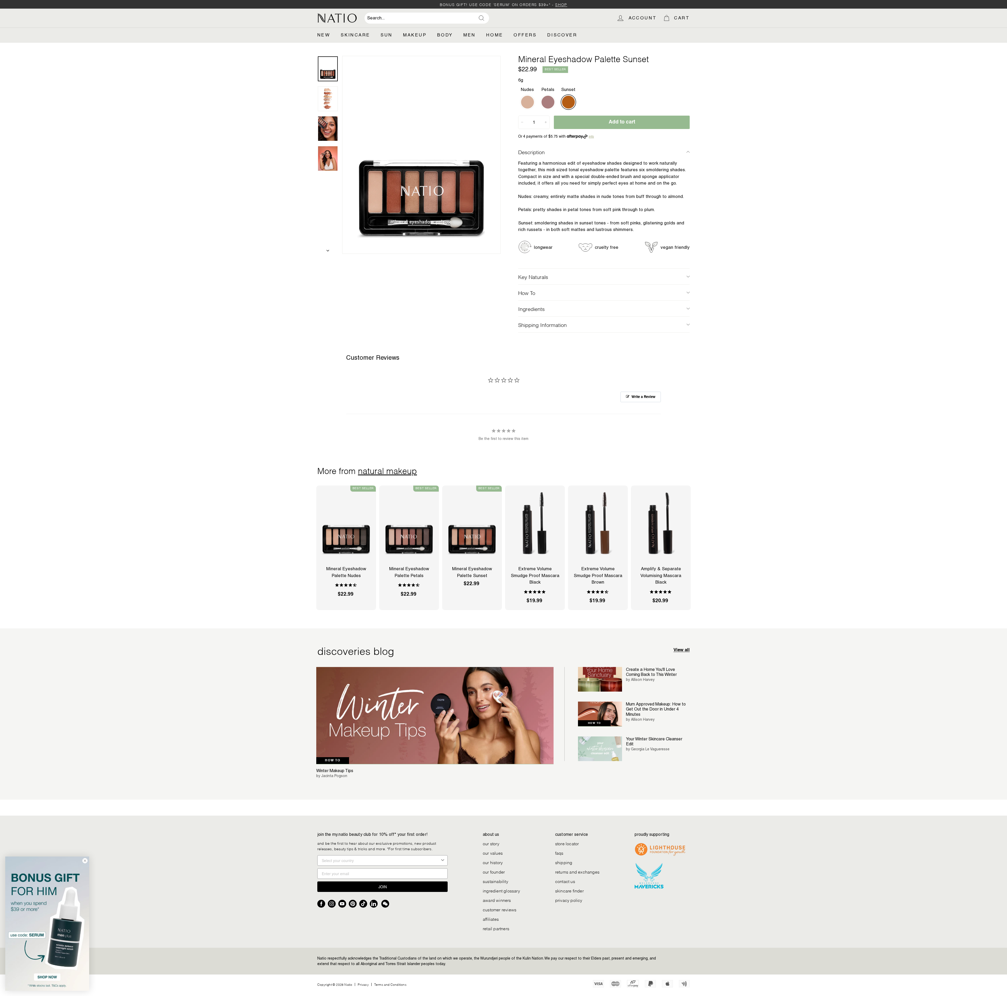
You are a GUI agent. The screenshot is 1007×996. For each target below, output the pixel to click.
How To (526, 292)
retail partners (496, 928)
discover (562, 34)
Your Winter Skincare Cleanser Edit (654, 741)
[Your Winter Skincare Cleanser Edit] (600, 748)
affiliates (491, 919)
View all (681, 650)
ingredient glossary (501, 890)
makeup (415, 34)
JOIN (382, 886)
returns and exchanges (577, 871)
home (494, 34)
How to (332, 760)
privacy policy (568, 900)
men (469, 34)
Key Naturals (533, 276)
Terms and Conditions (390, 984)
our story (491, 843)
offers (525, 34)
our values (493, 853)
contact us (565, 881)
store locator (567, 843)
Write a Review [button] (643, 397)
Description (531, 151)
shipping (563, 862)
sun (386, 34)
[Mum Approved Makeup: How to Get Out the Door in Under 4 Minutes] (600, 714)
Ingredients (531, 308)
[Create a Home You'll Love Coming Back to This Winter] (600, 679)
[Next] (327, 249)
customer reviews (499, 909)
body (445, 34)
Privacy (363, 984)
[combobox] (427, 18)
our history (493, 862)
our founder (494, 871)
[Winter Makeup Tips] (435, 715)
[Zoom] (421, 155)
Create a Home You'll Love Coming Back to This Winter (651, 672)
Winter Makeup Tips (334, 770)
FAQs (559, 853)
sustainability (495, 881)
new (323, 34)
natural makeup (387, 470)
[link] (47, 924)
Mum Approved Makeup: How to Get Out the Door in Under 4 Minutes (656, 709)
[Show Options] (442, 860)
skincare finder (569, 890)
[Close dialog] (85, 860)
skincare (355, 34)
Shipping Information (542, 324)
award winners (497, 900)
